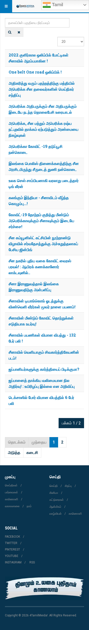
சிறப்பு (68, 486)
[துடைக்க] (18, 32)
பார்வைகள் (11, 492)
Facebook (12, 536)
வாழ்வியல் (55, 513)
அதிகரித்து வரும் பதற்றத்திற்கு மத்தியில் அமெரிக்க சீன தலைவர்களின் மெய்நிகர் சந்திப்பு (42, 89)
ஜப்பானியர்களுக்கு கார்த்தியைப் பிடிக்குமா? (44, 369)
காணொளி (11, 499)
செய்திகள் (11, 485)
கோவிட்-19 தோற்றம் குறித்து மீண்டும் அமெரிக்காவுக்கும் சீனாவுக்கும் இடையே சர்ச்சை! (41, 220)
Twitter (11, 543)
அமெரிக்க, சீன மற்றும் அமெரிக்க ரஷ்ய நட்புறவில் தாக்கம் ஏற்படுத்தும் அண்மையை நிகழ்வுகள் (43, 129)
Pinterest (12, 549)
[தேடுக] (10, 32)
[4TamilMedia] (25, 6)
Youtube (11, 556)
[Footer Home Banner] (44, 588)
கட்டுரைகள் (56, 499)
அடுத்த (14, 452)
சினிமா (53, 493)
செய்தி (53, 486)
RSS (32, 562)
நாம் (29, 506)
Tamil (57, 4)
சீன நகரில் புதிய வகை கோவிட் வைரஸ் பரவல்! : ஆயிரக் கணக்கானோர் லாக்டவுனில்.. (40, 266)
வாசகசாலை (12, 506)
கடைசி (32, 452)
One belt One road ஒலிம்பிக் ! (35, 72)
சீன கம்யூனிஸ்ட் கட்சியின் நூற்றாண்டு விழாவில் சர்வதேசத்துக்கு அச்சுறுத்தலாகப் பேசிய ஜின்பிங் (43, 243)
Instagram (13, 562)
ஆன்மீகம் (55, 506)
